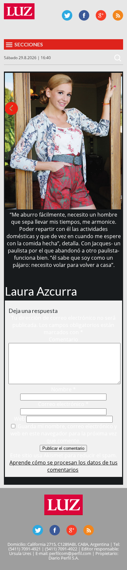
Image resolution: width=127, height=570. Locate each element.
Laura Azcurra (41, 291)
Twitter (67, 15)
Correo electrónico (63, 404)
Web (19, 418)
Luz (19, 11)
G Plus (101, 15)
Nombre (63, 389)
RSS (118, 15)
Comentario (63, 339)
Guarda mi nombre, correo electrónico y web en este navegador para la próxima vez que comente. (63, 433)
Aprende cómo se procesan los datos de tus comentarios (63, 466)
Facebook (84, 15)
